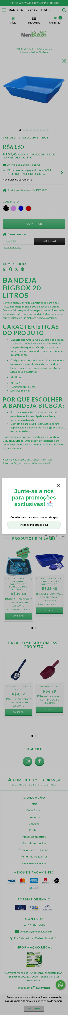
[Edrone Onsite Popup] (34, 507)
